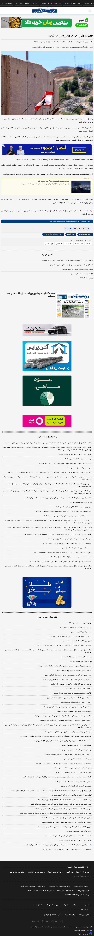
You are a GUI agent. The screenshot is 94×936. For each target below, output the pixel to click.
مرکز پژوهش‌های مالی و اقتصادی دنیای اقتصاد (72, 890)
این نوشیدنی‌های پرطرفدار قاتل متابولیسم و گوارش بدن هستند (70, 539)
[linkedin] (75, 229)
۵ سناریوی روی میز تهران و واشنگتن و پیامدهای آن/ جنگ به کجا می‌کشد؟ (66, 720)
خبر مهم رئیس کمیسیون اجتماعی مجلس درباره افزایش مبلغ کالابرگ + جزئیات (65, 666)
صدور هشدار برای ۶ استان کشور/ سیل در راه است (74, 548)
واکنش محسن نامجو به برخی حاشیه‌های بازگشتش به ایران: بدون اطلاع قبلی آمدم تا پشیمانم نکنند (57, 534)
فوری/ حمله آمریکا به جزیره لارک (81, 502)
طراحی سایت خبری (84, 934)
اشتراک (66, 905)
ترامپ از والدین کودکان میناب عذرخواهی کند (76, 702)
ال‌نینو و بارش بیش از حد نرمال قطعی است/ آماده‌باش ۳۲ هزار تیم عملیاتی (65, 463)
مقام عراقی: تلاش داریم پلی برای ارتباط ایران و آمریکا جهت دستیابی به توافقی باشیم (63, 552)
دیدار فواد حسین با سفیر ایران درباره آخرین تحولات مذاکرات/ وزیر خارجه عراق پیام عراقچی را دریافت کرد (56, 736)
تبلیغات (74, 905)
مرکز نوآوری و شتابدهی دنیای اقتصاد (32, 886)
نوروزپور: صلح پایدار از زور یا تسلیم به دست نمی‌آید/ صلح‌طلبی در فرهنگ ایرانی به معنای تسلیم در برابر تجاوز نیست (51, 790)
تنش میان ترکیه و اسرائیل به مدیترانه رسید (77, 641)
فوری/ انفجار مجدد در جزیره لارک (80, 623)
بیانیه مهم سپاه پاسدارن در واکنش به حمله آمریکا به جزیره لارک (70, 636)
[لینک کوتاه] (88, 229)
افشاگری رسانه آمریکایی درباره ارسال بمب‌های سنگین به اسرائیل (71, 265)
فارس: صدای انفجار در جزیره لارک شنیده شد (76, 657)
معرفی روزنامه (84, 915)
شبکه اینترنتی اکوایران (35, 872)
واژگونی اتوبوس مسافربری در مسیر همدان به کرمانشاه (73, 693)
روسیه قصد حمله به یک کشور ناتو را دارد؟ (77, 759)
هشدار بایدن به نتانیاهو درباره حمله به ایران (77, 269)
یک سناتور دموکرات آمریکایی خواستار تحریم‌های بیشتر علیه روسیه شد (68, 707)
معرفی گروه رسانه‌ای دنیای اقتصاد (77, 872)
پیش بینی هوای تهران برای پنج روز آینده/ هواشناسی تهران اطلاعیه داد (67, 754)
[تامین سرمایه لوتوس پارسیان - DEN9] (47, 391)
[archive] (33, 921)
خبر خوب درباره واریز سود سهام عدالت (78, 468)
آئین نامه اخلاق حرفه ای (52, 915)
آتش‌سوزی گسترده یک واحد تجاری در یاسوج (76, 786)
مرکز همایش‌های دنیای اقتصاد (59, 886)
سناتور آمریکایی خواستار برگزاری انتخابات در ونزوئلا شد (73, 768)
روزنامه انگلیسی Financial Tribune (77, 895)
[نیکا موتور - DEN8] (47, 330)
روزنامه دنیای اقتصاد (54, 872)
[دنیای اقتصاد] (44, 10)
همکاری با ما (38, 905)
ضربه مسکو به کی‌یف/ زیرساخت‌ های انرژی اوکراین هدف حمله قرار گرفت (67, 543)
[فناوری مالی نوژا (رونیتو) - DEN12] (47, 592)
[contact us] (38, 921)
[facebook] (84, 229)
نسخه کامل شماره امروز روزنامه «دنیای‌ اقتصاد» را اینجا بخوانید (30, 295)
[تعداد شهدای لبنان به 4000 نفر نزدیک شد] (81, 187)
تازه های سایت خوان (47, 617)
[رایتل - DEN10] (47, 421)
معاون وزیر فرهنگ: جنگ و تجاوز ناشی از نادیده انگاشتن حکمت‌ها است (67, 818)
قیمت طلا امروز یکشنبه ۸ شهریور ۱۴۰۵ (78, 459)
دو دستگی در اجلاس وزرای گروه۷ (81, 273)
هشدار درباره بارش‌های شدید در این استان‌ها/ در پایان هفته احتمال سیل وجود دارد (63, 511)
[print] (66, 229)
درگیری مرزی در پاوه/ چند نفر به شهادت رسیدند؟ (75, 454)
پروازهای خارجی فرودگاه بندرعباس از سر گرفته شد (74, 750)
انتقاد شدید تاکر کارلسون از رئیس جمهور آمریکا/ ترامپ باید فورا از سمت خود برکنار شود (61, 804)
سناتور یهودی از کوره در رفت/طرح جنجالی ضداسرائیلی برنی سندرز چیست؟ (67, 260)
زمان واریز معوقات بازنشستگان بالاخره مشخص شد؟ (74, 507)
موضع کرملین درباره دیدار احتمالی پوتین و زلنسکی (74, 711)
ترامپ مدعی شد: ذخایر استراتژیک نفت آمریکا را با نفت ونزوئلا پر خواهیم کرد (65, 799)
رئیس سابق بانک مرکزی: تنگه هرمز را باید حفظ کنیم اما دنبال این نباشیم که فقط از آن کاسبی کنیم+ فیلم (56, 813)
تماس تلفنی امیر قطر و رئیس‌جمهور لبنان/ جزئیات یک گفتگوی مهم (68, 675)
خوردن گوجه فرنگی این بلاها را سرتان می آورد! (75, 627)
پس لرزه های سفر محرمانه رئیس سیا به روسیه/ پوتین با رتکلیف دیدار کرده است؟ (63, 809)
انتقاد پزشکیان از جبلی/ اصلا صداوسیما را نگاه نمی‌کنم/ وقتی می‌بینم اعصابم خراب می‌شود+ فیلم (58, 498)
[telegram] (71, 229)
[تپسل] (3, 145)
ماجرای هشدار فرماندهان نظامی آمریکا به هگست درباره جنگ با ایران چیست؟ (65, 827)
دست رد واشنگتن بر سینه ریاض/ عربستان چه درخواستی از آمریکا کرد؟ (68, 516)
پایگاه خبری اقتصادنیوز (81, 876)
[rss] (47, 921)
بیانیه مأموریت (70, 915)
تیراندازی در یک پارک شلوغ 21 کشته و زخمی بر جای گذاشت (71, 684)
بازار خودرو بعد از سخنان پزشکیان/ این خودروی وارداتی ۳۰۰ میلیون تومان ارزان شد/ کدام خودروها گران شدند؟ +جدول (50, 472)
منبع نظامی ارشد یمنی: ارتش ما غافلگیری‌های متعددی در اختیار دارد (68, 732)
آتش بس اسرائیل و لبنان (53, 234)
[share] (42, 921)
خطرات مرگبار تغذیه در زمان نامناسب (79, 688)
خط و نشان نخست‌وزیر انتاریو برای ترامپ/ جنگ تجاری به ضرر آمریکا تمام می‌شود (63, 716)
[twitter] (79, 229)
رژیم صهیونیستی (85, 234)
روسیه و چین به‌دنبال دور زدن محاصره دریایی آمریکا (74, 772)
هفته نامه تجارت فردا (17, 872)
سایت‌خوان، (82, 221)
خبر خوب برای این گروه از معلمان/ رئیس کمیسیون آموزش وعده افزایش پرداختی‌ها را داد (61, 561)
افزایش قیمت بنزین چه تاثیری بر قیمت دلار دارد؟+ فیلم (72, 781)
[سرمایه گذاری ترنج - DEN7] (47, 22)
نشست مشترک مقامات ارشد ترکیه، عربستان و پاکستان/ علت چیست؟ (68, 836)
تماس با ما (85, 905)
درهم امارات (45, 3)
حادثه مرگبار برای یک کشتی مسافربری (79, 831)
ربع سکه (89, 3)
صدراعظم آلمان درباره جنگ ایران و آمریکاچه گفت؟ (74, 670)
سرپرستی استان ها (53, 905)
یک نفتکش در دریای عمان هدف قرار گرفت (77, 745)
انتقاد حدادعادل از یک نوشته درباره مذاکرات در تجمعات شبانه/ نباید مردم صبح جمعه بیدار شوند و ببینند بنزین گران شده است (48, 443)
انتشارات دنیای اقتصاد (81, 886)
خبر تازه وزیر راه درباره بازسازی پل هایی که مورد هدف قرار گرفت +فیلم (67, 679)
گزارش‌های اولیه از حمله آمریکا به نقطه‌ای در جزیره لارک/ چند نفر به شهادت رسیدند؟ (63, 645)
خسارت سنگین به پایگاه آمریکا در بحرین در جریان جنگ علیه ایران (69, 698)
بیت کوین (22, 3)
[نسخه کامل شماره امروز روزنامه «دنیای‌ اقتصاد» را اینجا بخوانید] (73, 305)
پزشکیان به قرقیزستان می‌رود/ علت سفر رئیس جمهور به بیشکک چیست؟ (66, 822)
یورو (67, 3)
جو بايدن (70, 234)
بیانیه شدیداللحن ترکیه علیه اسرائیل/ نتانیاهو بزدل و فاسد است (70, 557)
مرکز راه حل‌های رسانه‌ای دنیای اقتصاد (39, 890)
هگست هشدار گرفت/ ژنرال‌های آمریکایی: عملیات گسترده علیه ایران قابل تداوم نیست (63, 741)
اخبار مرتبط (47, 254)
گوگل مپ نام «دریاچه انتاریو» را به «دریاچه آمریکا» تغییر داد (71, 795)
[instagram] (61, 921)
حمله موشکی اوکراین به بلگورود (80, 632)
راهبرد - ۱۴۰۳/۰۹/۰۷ (86, 278)
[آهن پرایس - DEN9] (47, 356)
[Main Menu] (90, 10)
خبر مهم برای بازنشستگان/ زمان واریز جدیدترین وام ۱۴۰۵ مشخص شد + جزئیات (64, 763)
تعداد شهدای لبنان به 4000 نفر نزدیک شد (53, 181)
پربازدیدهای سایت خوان (47, 436)
